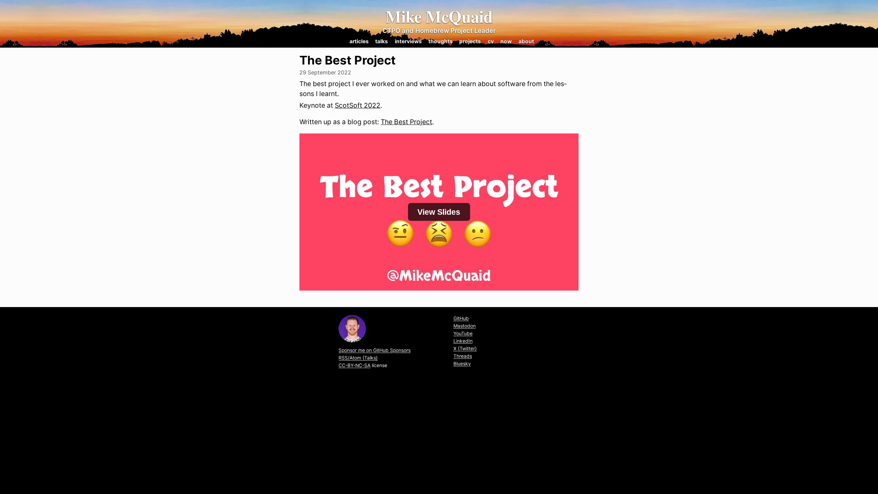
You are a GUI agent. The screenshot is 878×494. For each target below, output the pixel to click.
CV (491, 41)
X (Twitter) (465, 348)
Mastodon (464, 326)
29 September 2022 (325, 72)
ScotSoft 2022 (357, 105)
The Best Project (406, 122)
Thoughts (440, 41)
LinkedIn (463, 341)
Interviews (408, 41)
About (526, 41)
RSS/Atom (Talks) (358, 358)
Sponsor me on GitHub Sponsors (375, 350)
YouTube (463, 333)
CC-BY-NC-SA (354, 365)
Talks (381, 41)
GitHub (461, 318)
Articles (359, 41)
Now (506, 41)
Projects (470, 41)
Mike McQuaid (439, 16)
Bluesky (462, 363)
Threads (462, 356)
